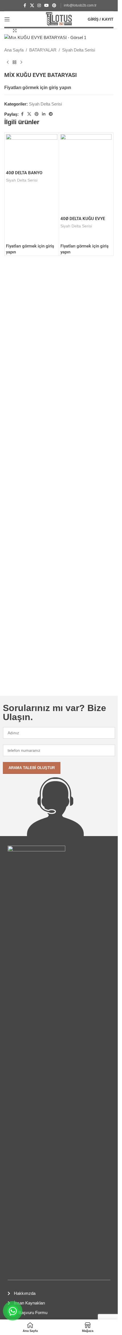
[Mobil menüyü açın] (7, 19)
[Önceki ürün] (7, 62)
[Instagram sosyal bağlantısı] (39, 5)
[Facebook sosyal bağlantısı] (25, 5)
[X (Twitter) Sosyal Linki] (32, 5)
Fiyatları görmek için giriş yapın (37, 87)
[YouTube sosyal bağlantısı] (47, 5)
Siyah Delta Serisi (78, 50)
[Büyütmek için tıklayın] (15, 30)
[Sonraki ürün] (21, 62)
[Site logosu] (59, 18)
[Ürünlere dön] (14, 62)
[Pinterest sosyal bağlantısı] (54, 5)
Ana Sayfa (14, 50)
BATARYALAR (42, 50)
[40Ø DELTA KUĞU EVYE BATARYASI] (86, 173)
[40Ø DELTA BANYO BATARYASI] (31, 150)
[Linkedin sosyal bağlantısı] (43, 114)
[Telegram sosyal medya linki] (50, 114)
